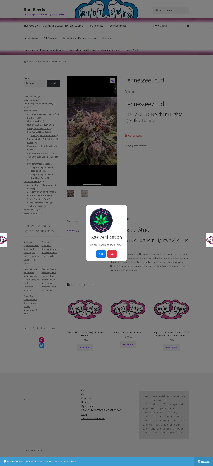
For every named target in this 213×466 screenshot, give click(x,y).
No (112, 253)
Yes (101, 253)
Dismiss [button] (205, 461)
